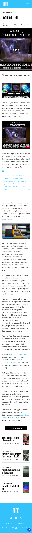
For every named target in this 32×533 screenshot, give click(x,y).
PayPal (14, 418)
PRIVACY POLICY (10, 523)
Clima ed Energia (7, 435)
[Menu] (27, 4)
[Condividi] (15, 25)
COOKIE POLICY (22, 523)
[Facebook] (16, 518)
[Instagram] (10, 518)
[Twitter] (21, 518)
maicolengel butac (6, 23)
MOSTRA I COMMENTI (16, 428)
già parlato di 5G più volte (18, 354)
